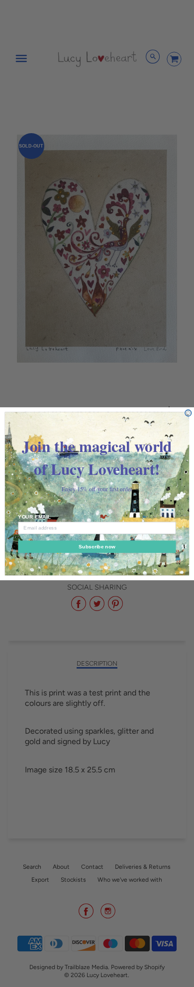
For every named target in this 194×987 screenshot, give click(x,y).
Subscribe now (97, 546)
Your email (34, 516)
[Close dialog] (188, 413)
